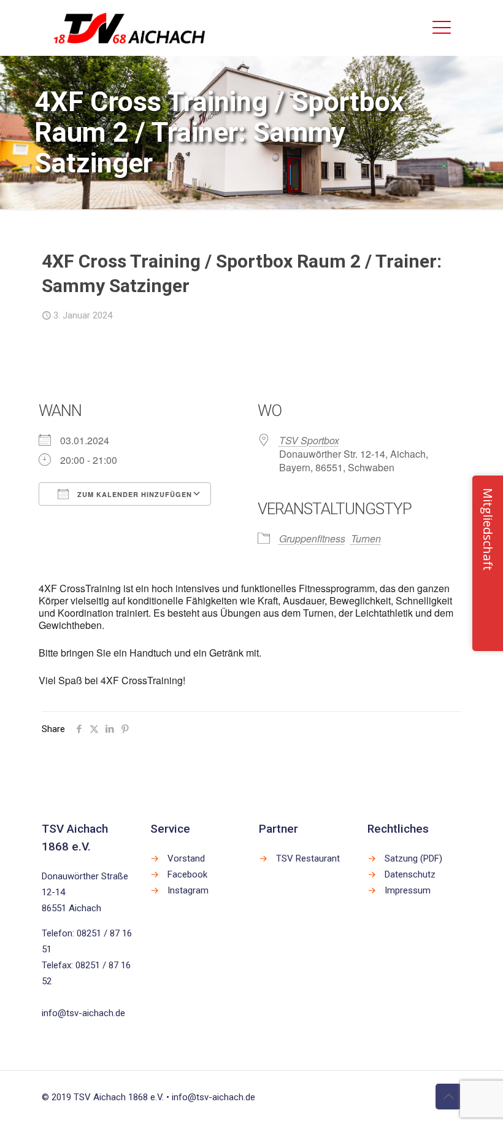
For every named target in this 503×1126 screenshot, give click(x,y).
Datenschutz (410, 874)
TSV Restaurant (308, 858)
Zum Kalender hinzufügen (133, 494)
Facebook (187, 874)
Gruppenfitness (312, 538)
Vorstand (186, 858)
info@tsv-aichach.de (83, 1013)
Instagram (188, 890)
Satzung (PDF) (413, 858)
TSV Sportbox (309, 440)
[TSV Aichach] (129, 27)
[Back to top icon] (448, 1096)
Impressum (408, 890)
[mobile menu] (441, 27)
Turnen (366, 538)
